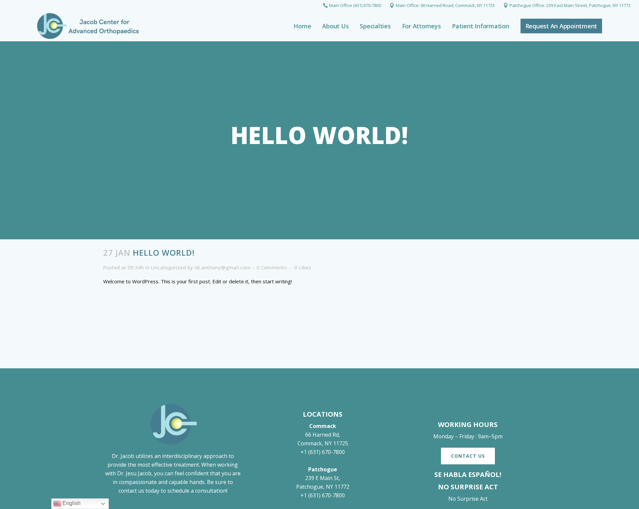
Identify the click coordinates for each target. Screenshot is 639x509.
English (71, 503)
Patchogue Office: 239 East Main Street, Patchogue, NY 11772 (570, 5)
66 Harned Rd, (322, 434)
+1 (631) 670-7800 (323, 452)
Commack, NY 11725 (323, 443)
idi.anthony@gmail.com (222, 267)
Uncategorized (168, 267)
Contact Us (468, 456)
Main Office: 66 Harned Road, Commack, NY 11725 (445, 5)
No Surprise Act (468, 498)
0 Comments (272, 267)
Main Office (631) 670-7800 (355, 5)
